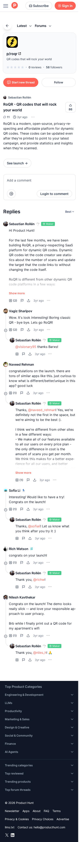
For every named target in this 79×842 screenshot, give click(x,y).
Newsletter (12, 811)
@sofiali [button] (34, 526)
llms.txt (9, 827)
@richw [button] (39, 580)
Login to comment (54, 194)
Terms (56, 811)
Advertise (63, 819)
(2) (15, 300)
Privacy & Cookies (17, 819)
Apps (25, 811)
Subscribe (41, 6)
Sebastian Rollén (19, 97)
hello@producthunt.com (49, 827)
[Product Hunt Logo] (14, 5)
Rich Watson (18, 549)
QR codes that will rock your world (29, 59)
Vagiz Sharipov (20, 311)
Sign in (67, 6)
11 (8, 117)
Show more (17, 293)
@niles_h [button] (39, 653)
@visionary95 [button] (25, 347)
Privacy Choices (42, 819)
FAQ (46, 811)
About (37, 811)
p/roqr (11, 54)
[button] (32, 117)
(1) (15, 393)
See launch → (17, 163)
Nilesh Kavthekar (22, 597)
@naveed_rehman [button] (42, 410)
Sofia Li (14, 490)
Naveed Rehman (21, 364)
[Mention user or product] (11, 193)
